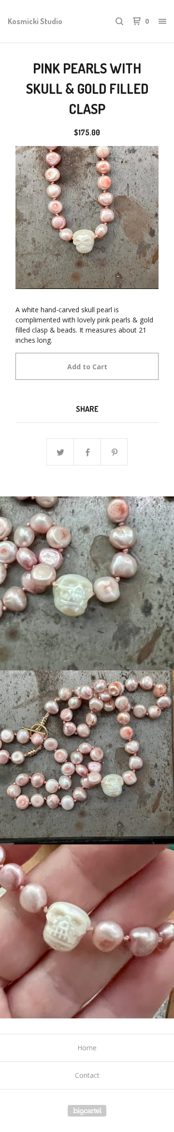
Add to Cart (87, 366)
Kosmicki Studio (35, 21)
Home (87, 1047)
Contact (87, 1075)
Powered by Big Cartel (87, 1111)
